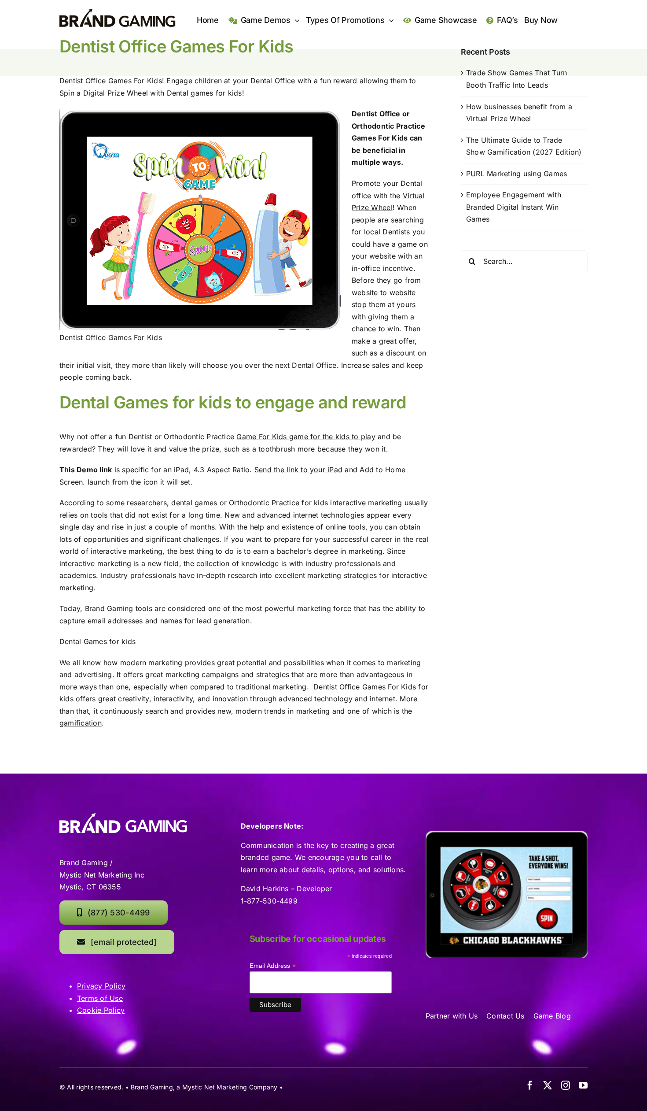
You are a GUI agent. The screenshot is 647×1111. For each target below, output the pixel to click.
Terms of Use (100, 998)
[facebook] (530, 1085)
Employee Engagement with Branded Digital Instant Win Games (513, 206)
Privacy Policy (101, 985)
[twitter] (547, 1085)
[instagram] (565, 1085)
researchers (147, 502)
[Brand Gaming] (117, 12)
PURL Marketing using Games (516, 173)
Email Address (273, 966)
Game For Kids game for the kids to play (305, 436)
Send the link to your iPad (298, 469)
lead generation (223, 620)
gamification (80, 722)
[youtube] (583, 1085)
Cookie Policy (101, 1010)
